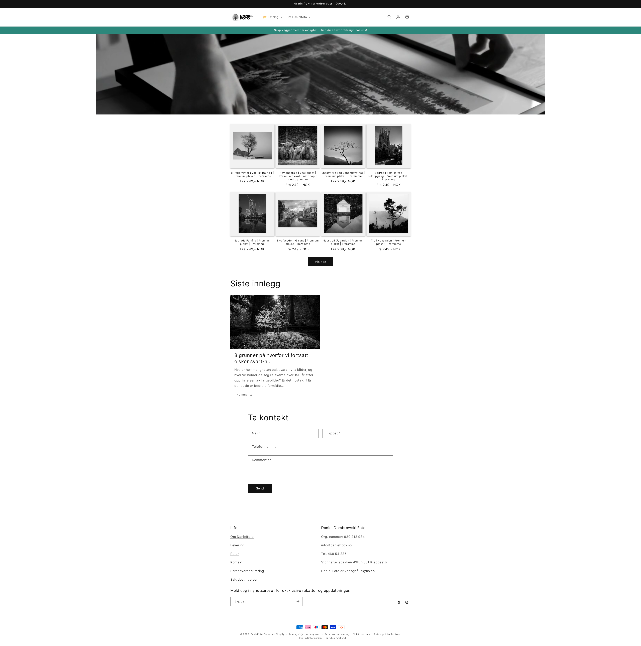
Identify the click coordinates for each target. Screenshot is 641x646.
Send (260, 488)
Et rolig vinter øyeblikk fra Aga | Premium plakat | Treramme (252, 174)
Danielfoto (257, 634)
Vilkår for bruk (361, 634)
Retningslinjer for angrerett (304, 634)
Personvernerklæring (247, 571)
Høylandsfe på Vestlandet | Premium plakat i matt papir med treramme (297, 176)
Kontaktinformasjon (310, 638)
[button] (272, 17)
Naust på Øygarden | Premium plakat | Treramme (343, 242)
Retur (234, 554)
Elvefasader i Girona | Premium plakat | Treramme (298, 242)
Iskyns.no (367, 571)
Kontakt (236, 562)
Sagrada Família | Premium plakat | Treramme (252, 242)
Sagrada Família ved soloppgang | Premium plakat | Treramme (388, 176)
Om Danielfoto (242, 537)
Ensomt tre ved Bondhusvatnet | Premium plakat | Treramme (343, 174)
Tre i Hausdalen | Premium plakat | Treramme (388, 242)
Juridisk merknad (336, 638)
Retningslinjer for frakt (387, 634)
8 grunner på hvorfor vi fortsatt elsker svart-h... (271, 358)
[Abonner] (297, 601)
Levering (237, 545)
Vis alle (320, 261)
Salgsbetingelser (244, 579)
